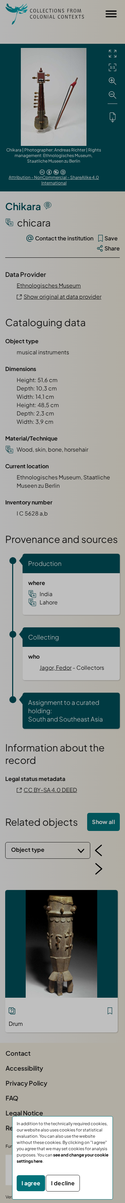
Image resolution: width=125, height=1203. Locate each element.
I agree (31, 1183)
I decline (63, 1183)
